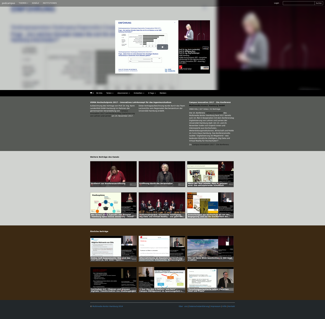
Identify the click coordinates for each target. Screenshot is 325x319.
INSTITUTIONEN (50, 3)
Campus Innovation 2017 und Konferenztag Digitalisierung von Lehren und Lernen (112, 113)
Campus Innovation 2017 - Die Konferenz (210, 145)
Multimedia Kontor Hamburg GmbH (207, 105)
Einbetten (138, 93)
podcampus (8, 3)
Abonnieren (122, 93)
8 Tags (151, 93)
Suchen (319, 3)
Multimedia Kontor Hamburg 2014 (107, 306)
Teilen (109, 93)
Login (276, 3)
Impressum (216, 306)
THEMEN (23, 3)
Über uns (183, 306)
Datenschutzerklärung (199, 306)
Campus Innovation (214, 113)
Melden (163, 93)
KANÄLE (35, 3)
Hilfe (224, 306)
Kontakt (231, 306)
